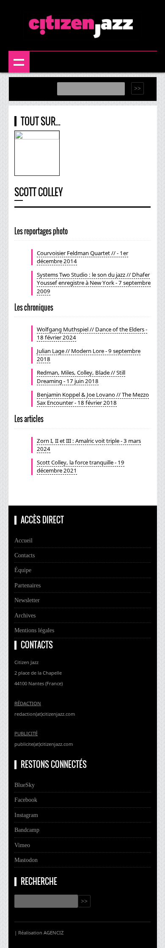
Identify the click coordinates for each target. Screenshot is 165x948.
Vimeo (22, 845)
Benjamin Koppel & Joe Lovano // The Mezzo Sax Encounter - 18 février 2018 (93, 398)
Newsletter (27, 600)
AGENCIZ (53, 932)
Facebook (25, 799)
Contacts (24, 555)
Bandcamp (26, 829)
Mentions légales (34, 630)
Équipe (22, 570)
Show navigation (19, 61)
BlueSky (24, 784)
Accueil (23, 540)
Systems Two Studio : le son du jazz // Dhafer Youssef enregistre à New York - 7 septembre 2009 (94, 283)
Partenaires (27, 585)
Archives (25, 615)
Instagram (26, 815)
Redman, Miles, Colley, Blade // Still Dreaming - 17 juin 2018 (81, 376)
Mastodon (26, 859)
